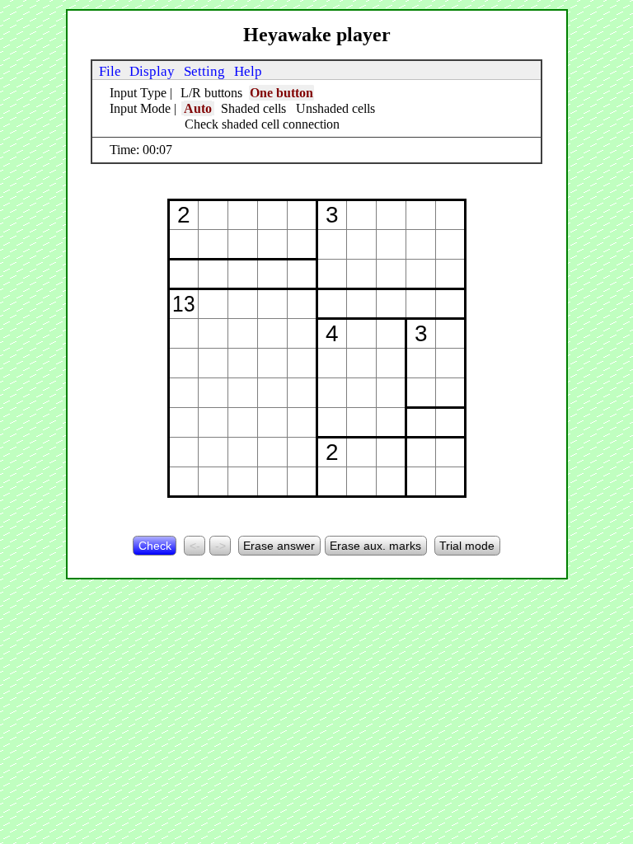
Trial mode (467, 545)
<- (195, 545)
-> (220, 545)
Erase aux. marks (375, 545)
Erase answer (279, 545)
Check (154, 545)
